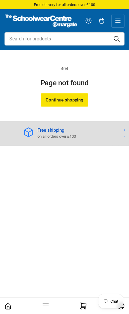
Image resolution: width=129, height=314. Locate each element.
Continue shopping (64, 100)
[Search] (116, 39)
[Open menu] (117, 20)
